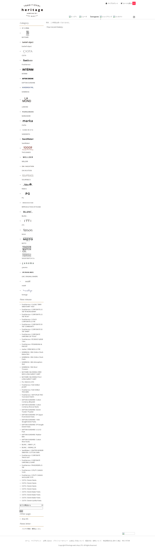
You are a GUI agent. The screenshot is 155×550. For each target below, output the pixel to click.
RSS (123, 541)
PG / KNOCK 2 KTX (28, 382)
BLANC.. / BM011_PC (29, 445)
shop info (25, 519)
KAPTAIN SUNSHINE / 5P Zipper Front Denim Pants (32, 416)
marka (24, 125)
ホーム (27, 541)
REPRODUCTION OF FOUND (31, 207)
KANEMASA (25, 92)
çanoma (24, 267)
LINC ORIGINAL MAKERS (30, 276)
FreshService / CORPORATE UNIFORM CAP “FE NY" (31, 335)
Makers (24, 189)
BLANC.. (24, 216)
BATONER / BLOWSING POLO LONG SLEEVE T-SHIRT (32, 378)
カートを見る (128, 3)
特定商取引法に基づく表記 (111, 541)
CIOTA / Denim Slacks (29, 480)
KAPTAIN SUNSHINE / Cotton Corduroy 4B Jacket (31, 401)
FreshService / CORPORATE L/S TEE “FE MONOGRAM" (32, 310)
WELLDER (25, 161)
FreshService (26, 65)
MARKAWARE (26, 116)
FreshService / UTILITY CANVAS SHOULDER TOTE (32, 476)
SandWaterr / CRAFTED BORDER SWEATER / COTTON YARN (32, 451)
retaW (24, 286)
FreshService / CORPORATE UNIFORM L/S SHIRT (31, 461)
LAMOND (25, 107)
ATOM (128, 541)
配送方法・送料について (93, 541)
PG (23, 198)
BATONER (25, 37)
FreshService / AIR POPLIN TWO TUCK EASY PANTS (32, 396)
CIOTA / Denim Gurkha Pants (31, 501)
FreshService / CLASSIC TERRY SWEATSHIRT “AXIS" (32, 305)
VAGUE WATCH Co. (28, 258)
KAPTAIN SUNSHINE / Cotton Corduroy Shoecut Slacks (31, 406)
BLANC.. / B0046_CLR (29, 447)
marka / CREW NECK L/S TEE (31, 349)
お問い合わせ (47, 541)
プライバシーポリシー (60, 541)
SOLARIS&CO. (26, 180)
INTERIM (24, 74)
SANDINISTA (26, 134)
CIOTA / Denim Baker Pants (31, 492)
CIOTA (24, 55)
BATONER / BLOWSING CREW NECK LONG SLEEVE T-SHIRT (31, 373)
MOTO (24, 243)
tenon (24, 234)
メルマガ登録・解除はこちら (31, 529)
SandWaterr (26, 143)
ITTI (23, 225)
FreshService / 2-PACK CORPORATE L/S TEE (29, 320)
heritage (24, 295)
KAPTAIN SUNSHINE (28, 83)
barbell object (26, 46)
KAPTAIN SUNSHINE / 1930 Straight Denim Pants (31, 421)
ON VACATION (27, 171)
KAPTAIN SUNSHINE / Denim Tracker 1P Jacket (31, 411)
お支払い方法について (76, 541)
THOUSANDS (26, 152)
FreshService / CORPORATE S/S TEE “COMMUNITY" (32, 325)
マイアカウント (113, 3)
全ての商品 (25, 28)
